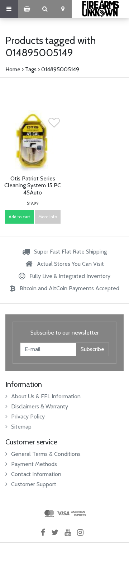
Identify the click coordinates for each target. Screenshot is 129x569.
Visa (63, 514)
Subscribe (92, 349)
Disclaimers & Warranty (39, 406)
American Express (78, 514)
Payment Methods (34, 464)
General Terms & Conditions (46, 454)
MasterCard (49, 514)
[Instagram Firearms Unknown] (82, 532)
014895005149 (60, 69)
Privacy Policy (28, 416)
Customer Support (33, 484)
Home (12, 69)
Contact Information (36, 474)
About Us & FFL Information (46, 396)
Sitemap (21, 426)
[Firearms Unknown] (100, 9)
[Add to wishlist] (54, 124)
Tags (31, 69)
